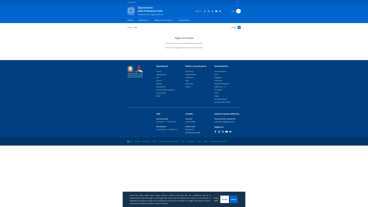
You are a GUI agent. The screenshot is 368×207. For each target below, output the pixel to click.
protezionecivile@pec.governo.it (224, 122)
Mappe (216, 96)
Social (187, 80)
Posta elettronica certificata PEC (168, 141)
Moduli (158, 96)
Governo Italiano (131, 2)
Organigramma (161, 74)
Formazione (218, 90)
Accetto (224, 199)
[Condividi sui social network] (239, 27)
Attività (158, 71)
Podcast (187, 87)
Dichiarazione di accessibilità (218, 141)
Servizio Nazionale (220, 71)
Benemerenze (160, 87)
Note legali (190, 141)
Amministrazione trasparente (165, 90)
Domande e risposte (220, 99)
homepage (176, 47)
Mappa (205, 141)
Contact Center (161, 93)
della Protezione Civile (150, 9)
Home (129, 27)
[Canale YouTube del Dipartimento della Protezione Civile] (215, 11)
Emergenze (218, 77)
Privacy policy (216, 199)
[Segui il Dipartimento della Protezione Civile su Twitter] (212, 11)
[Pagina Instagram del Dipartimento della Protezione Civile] (208, 11)
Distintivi (159, 84)
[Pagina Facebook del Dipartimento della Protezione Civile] (204, 11)
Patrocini (159, 80)
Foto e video (189, 84)
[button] (238, 11)
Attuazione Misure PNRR (222, 102)
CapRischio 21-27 (220, 87)
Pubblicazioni (189, 77)
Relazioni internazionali (221, 84)
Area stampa (189, 71)
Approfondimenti (190, 74)
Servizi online (146, 141)
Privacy (183, 141)
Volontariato (218, 80)
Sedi (157, 77)
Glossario (137, 141)
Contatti (198, 141)
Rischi (216, 74)
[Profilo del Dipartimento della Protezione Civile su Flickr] (219, 11)
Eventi (216, 93)
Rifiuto (233, 199)
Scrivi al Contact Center (192, 132)
